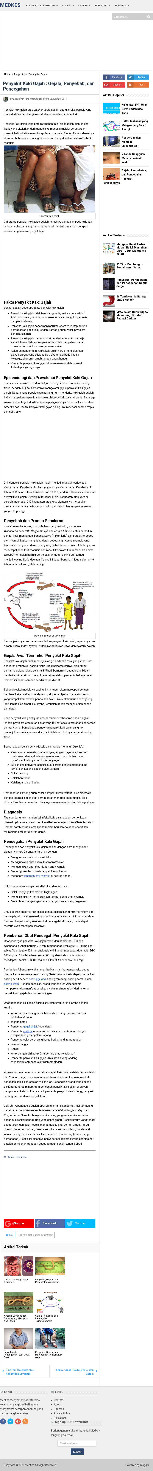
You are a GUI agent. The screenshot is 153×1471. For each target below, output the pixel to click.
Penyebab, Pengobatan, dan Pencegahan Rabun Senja (132, 283)
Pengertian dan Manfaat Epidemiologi (131, 142)
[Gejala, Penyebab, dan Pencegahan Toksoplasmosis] (50, 1302)
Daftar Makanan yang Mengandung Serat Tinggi (135, 125)
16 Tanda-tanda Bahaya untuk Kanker (131, 298)
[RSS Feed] (25, 1421)
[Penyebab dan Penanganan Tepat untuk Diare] (18, 1338)
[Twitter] (10, 1421)
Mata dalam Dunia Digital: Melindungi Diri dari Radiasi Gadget (132, 315)
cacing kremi (11, 984)
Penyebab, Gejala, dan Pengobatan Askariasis (47, 1280)
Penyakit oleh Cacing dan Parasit (36, 1235)
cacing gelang (37, 979)
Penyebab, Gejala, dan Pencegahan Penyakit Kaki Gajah (49, 1355)
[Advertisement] (76, 41)
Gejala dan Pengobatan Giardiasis (16, 1280)
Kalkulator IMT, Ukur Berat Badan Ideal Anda (134, 109)
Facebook (50, 1223)
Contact (58, 1400)
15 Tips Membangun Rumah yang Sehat (129, 266)
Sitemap (59, 1408)
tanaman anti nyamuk (37, 876)
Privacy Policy (62, 1413)
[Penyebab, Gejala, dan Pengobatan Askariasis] (50, 1266)
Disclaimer (60, 1417)
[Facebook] (3, 1421)
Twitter (80, 1223)
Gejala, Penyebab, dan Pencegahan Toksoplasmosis (46, 1318)
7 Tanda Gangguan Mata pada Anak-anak (133, 158)
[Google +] (18, 1421)
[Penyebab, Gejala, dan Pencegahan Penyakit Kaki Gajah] (50, 1338)
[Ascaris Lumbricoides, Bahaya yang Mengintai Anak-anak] (18, 1302)
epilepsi (27, 1031)
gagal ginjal (30, 1026)
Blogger (144, 1465)
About (57, 1404)
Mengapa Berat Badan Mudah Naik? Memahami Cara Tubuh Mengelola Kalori (132, 249)
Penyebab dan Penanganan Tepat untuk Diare (16, 1355)
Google (19, 1223)
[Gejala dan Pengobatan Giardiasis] (18, 1266)
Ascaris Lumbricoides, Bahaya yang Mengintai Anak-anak (16, 1318)
